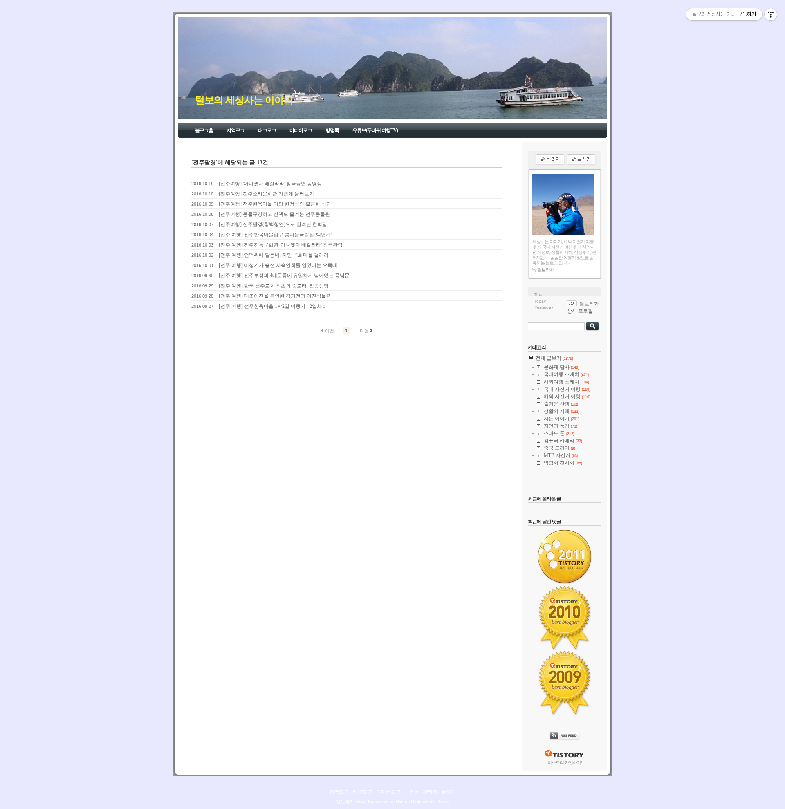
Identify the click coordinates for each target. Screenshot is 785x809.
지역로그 (235, 130)
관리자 (430, 792)
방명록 (332, 130)
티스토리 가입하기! (564, 762)
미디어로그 (300, 130)
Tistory (442, 801)
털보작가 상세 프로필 (583, 307)
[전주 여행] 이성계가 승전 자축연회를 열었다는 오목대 (278, 265)
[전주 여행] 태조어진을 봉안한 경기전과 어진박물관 (275, 296)
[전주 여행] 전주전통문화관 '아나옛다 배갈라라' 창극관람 (281, 245)
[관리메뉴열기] (771, 14)
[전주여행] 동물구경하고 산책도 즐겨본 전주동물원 (274, 214)
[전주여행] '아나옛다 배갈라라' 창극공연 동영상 (270, 183)
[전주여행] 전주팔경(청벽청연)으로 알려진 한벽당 (273, 224)
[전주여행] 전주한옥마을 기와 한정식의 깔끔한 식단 (275, 204)
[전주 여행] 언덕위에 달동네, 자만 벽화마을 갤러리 (274, 255)
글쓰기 (448, 792)
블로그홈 (204, 130)
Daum (401, 801)
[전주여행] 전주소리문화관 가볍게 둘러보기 (266, 194)
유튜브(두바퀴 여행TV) (375, 130)
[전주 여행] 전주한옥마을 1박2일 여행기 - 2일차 (270, 306)
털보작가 (345, 801)
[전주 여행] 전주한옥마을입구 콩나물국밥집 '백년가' (275, 235)
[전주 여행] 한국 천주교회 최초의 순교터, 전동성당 (274, 286)
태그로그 (267, 130)
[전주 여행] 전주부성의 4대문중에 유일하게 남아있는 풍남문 (284, 275)
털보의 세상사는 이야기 (244, 100)
